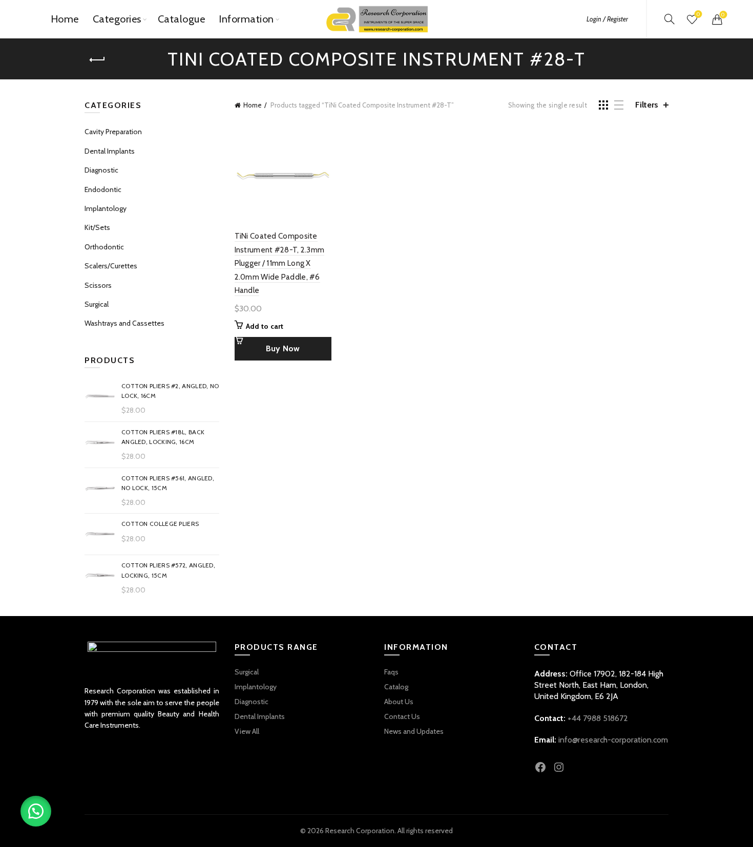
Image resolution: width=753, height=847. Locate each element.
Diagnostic (101, 170)
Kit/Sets (97, 227)
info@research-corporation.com (613, 740)
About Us (398, 701)
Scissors (98, 285)
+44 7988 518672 (598, 718)
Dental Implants (110, 151)
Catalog (396, 686)
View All (247, 731)
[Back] (97, 60)
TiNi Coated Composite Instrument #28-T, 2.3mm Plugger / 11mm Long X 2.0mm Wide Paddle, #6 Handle (280, 263)
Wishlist (698, 14)
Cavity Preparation (113, 131)
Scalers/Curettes (111, 265)
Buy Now (283, 348)
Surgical (97, 304)
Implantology (106, 208)
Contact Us (402, 716)
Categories (117, 19)
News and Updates (414, 731)
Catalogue (181, 19)
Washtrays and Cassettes (124, 323)
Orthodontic (104, 246)
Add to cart (265, 326)
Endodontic (103, 189)
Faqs (391, 671)
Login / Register (607, 19)
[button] (35, 811)
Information (246, 19)
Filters (646, 105)
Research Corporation (359, 830)
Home (65, 19)
